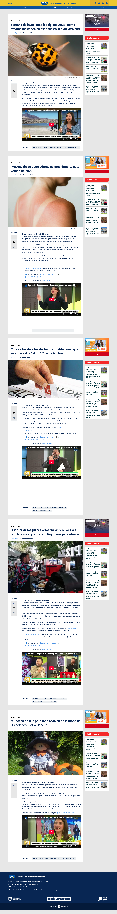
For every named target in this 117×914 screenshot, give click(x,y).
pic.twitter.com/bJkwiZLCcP (34, 645)
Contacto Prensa (35, 890)
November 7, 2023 (47, 649)
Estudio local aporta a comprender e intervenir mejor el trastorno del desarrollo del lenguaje (93, 60)
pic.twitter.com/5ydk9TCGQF (34, 439)
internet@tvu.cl (12, 890)
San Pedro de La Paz (69, 858)
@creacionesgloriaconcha (65, 813)
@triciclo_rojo (72, 628)
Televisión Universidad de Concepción (31, 877)
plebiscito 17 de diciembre (58, 508)
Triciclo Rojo (52, 702)
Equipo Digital (15, 33)
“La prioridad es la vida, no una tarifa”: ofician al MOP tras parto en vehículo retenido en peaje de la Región (93, 79)
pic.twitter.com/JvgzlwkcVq (34, 277)
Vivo (96, 29)
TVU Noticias (26, 7)
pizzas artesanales (39, 702)
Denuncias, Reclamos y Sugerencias (51, 890)
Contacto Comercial (23, 890)
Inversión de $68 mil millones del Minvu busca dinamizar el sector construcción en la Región (93, 89)
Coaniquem (36, 330)
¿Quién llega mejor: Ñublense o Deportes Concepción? (92, 68)
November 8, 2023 (47, 280)
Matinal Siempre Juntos (71, 147)
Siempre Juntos (42, 7)
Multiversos (57, 7)
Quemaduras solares (66, 330)
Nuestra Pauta (70, 7)
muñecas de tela (55, 858)
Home (13, 7)
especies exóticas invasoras (53, 147)
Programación (85, 7)
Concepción (36, 699)
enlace (59, 427)
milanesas (63, 699)
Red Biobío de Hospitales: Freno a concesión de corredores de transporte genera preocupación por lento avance (93, 48)
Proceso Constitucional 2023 (42, 511)
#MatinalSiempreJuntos (33, 268)
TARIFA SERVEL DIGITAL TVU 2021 (18, 886)
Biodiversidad (37, 147)
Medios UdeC (100, 7)
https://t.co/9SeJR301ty (48, 437)
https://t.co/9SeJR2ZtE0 (48, 274)
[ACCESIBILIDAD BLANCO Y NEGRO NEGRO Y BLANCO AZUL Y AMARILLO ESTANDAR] (103, 3)
